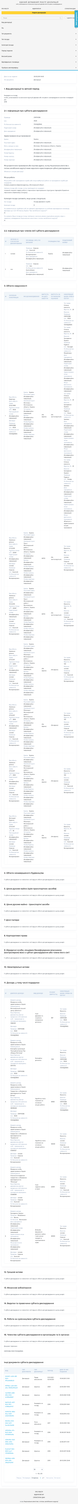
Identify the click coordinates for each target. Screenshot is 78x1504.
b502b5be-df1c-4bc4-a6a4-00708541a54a (10, 1432)
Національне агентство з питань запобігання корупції (41, 1501)
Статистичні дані (70, 8)
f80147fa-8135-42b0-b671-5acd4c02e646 (9, 1423)
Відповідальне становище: (10, 62)
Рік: (3, 28)
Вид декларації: (7, 22)
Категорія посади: (8, 45)
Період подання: (7, 51)
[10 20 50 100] (38, 1469)
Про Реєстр (5, 8)
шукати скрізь (71, 18)
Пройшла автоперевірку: (10, 68)
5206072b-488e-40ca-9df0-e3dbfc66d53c (10, 1414)
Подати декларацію (39, 12)
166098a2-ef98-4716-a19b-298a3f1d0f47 (10, 1460)
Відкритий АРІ (36, 8)
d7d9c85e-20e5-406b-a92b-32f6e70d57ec (10, 1442)
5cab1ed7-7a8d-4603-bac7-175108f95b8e (10, 1451)
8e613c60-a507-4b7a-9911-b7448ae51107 (10, 1404)
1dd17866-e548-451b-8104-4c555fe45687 (10, 1395)
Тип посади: (5, 39)
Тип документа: (7, 34)
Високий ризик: (7, 56)
